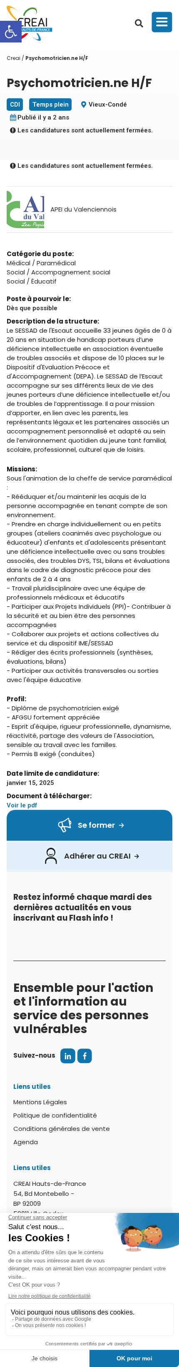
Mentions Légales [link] (40, 1102)
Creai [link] (13, 58)
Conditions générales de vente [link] (61, 1128)
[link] (11, 31)
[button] (139, 23)
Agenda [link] (25, 1142)
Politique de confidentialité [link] (55, 1115)
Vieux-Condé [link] (108, 104)
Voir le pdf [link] (22, 805)
